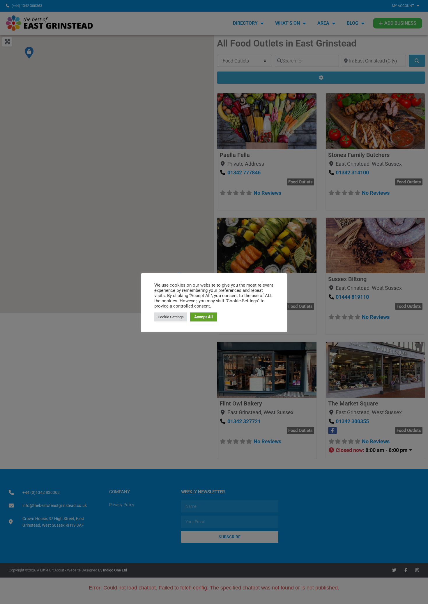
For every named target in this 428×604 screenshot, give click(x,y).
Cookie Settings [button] (171, 317)
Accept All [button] (203, 316)
